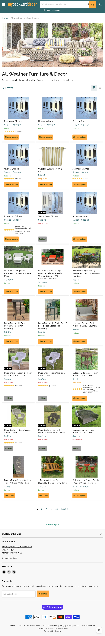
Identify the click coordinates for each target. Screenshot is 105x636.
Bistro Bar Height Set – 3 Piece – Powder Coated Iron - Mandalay (86, 273)
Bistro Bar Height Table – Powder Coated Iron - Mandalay (15, 326)
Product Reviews (50, 625)
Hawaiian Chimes (46, 121)
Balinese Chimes (80, 121)
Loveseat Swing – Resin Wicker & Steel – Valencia (84, 324)
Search (12, 625)
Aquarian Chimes (80, 216)
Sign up (43, 593)
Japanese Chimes (80, 169)
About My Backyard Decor (29, 625)
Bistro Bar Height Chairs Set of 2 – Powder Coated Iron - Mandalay (52, 326)
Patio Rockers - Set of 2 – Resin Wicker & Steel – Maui (51, 431)
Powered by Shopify (52, 631)
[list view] (100, 88)
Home (5, 18)
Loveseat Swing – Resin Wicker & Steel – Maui (83, 431)
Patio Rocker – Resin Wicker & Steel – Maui (17, 431)
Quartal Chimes (11, 169)
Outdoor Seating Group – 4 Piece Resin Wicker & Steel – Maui (17, 273)
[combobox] (64, 4)
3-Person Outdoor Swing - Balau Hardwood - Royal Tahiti (52, 481)
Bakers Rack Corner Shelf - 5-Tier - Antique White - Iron (18, 481)
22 (57, 509)
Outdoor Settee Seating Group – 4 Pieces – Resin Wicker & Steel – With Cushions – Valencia (50, 274)
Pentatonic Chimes (13, 121)
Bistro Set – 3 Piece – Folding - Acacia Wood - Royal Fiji (86, 481)
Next (64, 509)
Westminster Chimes (48, 216)
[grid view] (94, 88)
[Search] (92, 4)
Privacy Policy (72, 625)
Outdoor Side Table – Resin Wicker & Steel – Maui (85, 374)
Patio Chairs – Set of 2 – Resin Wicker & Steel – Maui (18, 374)
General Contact (9, 558)
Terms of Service (88, 625)
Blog (62, 625)
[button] (88, 4)
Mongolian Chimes (13, 216)
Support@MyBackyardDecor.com (17, 547)
